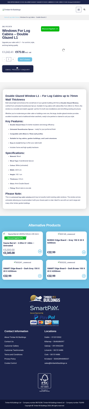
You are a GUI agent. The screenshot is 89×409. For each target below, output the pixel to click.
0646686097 (33, 2)
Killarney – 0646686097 (54, 341)
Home (6, 17)
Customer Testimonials (14, 350)
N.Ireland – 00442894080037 (56, 359)
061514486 (55, 2)
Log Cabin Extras (14, 17)
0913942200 (44, 2)
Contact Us (9, 341)
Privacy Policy (10, 359)
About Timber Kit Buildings (15, 337)
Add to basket (25, 59)
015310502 (21, 2)
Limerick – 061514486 (53, 350)
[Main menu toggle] (78, 9)
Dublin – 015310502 (52, 337)
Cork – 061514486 (52, 354)
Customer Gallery (11, 346)
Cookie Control (10, 363)
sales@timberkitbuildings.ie (55, 363)
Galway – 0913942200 (53, 346)
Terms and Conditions (13, 354)
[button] (85, 9)
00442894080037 (76, 2)
